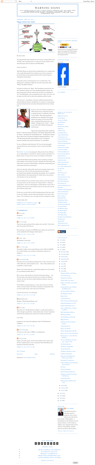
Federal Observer (62, 156)
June (62, 266)
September (64, 259)
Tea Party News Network (64, 204)
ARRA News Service (63, 116)
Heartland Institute (62, 164)
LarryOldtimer (22, 259)
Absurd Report (61, 118)
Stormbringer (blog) (63, 200)
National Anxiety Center (64, 177)
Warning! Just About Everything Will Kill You (69, 375)
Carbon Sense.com (62, 137)
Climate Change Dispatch (64, 143)
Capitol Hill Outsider (63, 135)
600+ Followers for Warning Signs (69, 301)
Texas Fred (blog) (62, 206)
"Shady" (21, 238)
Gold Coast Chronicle (63, 162)
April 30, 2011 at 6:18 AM (26, 347)
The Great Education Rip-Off (68, 317)
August (63, 261)
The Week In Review (66, 344)
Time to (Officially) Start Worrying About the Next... (69, 363)
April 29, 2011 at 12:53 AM (26, 295)
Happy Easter (64, 296)
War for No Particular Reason (68, 372)
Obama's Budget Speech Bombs (69, 331)
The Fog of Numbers (66, 369)
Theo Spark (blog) (62, 215)
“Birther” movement (24, 152)
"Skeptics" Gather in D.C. (49, 453)
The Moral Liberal (62, 210)
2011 (61, 249)
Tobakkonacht (61, 219)
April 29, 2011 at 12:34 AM (26, 255)
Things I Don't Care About (67, 280)
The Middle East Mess (66, 293)
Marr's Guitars (61, 175)
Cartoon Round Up (65, 275)
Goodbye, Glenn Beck (66, 354)
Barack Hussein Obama (29, 204)
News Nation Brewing (63, 181)
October (63, 256)
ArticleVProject (61, 122)
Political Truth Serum (63, 191)
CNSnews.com (61, 130)
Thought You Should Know (65, 217)
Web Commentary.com (63, 225)
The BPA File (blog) (63, 208)
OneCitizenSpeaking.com (64, 185)
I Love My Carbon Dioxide (64, 166)
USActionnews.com (63, 223)
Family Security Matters (64, 154)
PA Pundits (60, 187)
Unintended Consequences (67, 360)
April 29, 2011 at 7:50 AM (26, 303)
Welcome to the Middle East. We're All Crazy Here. (68, 357)
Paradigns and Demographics (65, 189)
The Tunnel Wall (62, 212)
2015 (61, 240)
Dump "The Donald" (66, 328)
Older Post (52, 354)
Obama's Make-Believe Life (68, 305)
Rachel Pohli (22, 330)
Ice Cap (60, 170)
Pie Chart (63, 367)
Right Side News (62, 198)
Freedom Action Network (64, 158)
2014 (61, 242)
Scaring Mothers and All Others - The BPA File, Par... (69, 288)
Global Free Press (62, 160)
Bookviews (60, 124)
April (62, 271)
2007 (61, 400)
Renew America (62, 196)
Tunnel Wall (61, 221)
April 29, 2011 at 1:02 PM (25, 334)
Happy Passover (65, 319)
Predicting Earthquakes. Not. (49, 455)
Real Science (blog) (63, 194)
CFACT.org (60, 128)
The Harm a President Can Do (68, 351)
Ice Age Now (61, 168)
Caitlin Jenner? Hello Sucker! (49, 457)
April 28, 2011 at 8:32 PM (25, 243)
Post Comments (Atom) (29, 357)
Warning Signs (47, 7)
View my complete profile (66, 431)
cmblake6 (21, 338)
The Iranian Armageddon (67, 346)
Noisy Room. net (62, 183)
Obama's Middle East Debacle (49, 449)
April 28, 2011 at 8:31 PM (25, 234)
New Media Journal (62, 179)
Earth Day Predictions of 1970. (68, 303)
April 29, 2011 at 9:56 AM (26, 326)
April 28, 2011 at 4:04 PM (25, 218)
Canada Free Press (62, 133)
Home (36, 354)
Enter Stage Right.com (63, 151)
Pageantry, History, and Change (68, 273)
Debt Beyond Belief (66, 314)
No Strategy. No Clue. (49, 451)
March (63, 385)
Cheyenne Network (62, 141)
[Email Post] (39, 202)
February (63, 388)
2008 (61, 398)
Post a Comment (21, 351)
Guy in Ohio (22, 247)
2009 (61, 396)
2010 (61, 393)
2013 (61, 245)
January (63, 390)
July (62, 264)
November (64, 254)
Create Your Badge (62, 86)
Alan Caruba (60, 62)
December (63, 252)
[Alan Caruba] (63, 85)
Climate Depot (61, 145)
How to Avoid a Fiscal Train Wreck (69, 333)
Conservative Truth (62, 149)
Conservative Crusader (63, 147)
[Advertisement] (67, 26)
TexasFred (21, 222)
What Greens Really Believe (68, 312)
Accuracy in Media (62, 120)
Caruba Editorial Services (64, 139)
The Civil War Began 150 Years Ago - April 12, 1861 (68, 340)
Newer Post (19, 354)
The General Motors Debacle (68, 291)
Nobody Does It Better (66, 278)
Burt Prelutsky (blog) (63, 126)
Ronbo (20, 307)
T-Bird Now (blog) (62, 202)
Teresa (20, 213)
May (62, 268)
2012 (61, 247)
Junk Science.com (62, 172)
